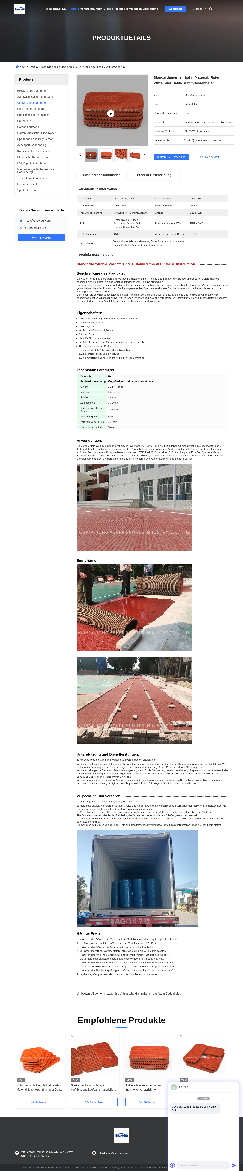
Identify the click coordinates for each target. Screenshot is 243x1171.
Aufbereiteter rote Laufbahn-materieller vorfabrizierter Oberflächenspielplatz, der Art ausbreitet (144, 1088)
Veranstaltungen (91, 8)
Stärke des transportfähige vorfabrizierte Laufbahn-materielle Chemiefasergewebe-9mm (92, 1088)
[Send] (234, 1165)
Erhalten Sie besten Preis (171, 157)
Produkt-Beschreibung (154, 175)
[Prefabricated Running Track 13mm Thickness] (112, 110)
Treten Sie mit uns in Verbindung (136, 8)
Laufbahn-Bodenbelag (167, 993)
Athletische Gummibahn (135, 993)
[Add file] (172, 1165)
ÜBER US (59, 8)
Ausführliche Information (102, 175)
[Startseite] (19, 9)
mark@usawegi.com (38, 220)
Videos (108, 8)
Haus (48, 8)
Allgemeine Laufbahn (104, 993)
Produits (73, 8)
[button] (21, 1066)
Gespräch (175, 8)
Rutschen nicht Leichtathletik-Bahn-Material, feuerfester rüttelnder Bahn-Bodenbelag (39, 1088)
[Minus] (234, 1087)
